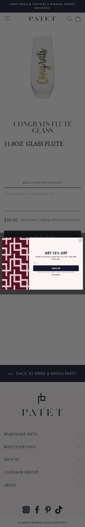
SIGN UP (56, 268)
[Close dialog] (80, 240)
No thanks (56, 274)
